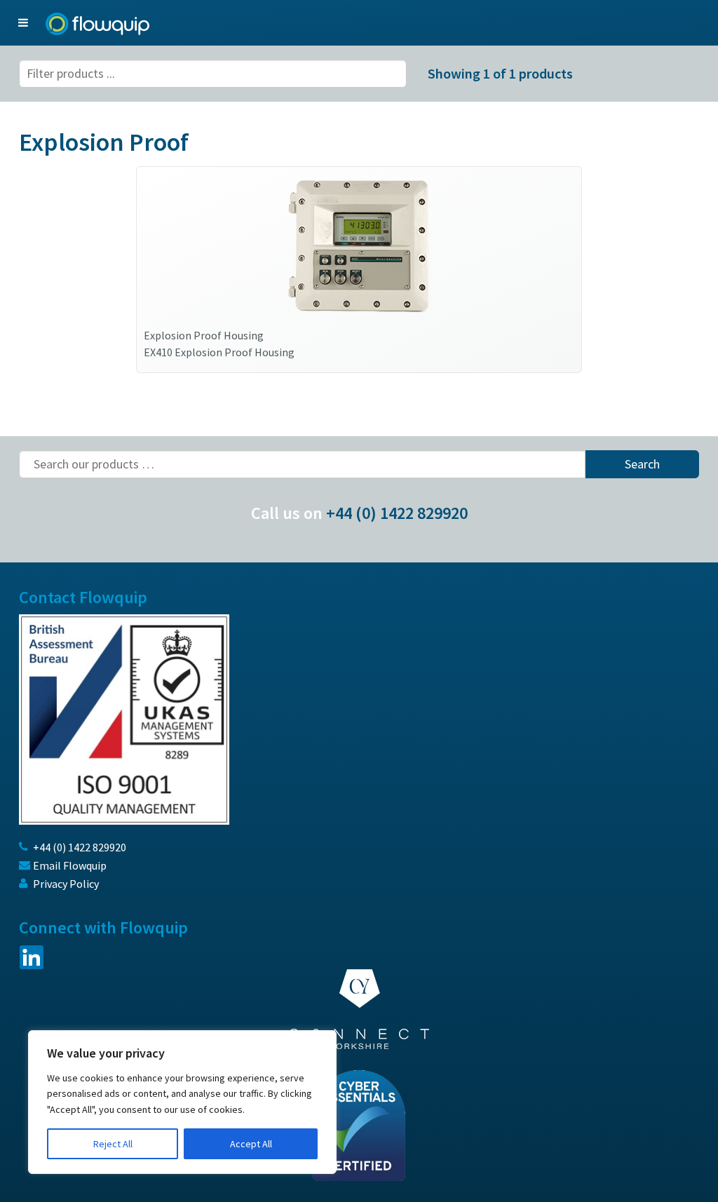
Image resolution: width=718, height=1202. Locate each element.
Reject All (113, 1143)
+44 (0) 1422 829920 (397, 513)
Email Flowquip (70, 865)
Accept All (251, 1143)
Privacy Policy (66, 884)
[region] (182, 1102)
